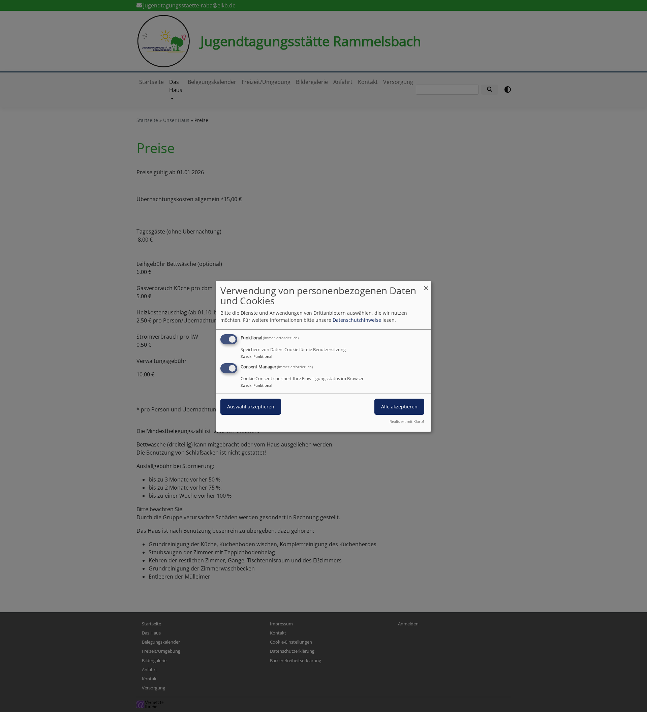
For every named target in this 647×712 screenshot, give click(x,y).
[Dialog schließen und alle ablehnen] (426, 284)
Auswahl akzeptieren (250, 406)
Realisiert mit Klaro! (407, 421)
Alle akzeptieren (399, 406)
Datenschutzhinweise (357, 320)
